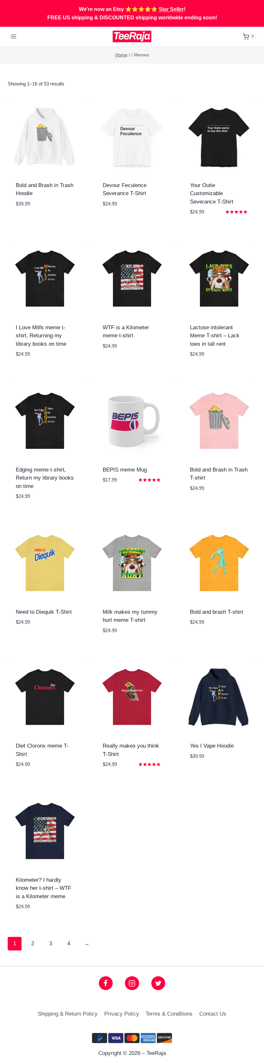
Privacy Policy (121, 1014)
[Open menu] (14, 37)
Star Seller (171, 9)
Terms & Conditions (169, 1014)
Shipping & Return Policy (68, 1014)
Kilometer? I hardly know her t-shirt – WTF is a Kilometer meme (43, 888)
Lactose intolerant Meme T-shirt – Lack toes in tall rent (215, 335)
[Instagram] (132, 983)
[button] (74, 211)
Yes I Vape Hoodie (212, 746)
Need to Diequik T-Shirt (44, 612)
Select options (45, 223)
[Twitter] (158, 983)
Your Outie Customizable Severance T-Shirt (211, 193)
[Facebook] (106, 983)
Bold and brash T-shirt (216, 612)
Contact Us (212, 1014)
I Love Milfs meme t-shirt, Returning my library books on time (41, 335)
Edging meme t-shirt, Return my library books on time (45, 478)
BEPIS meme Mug (125, 470)
